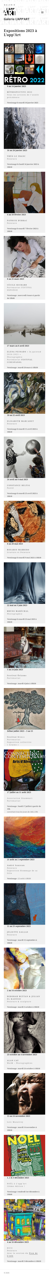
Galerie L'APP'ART (17, 19)
